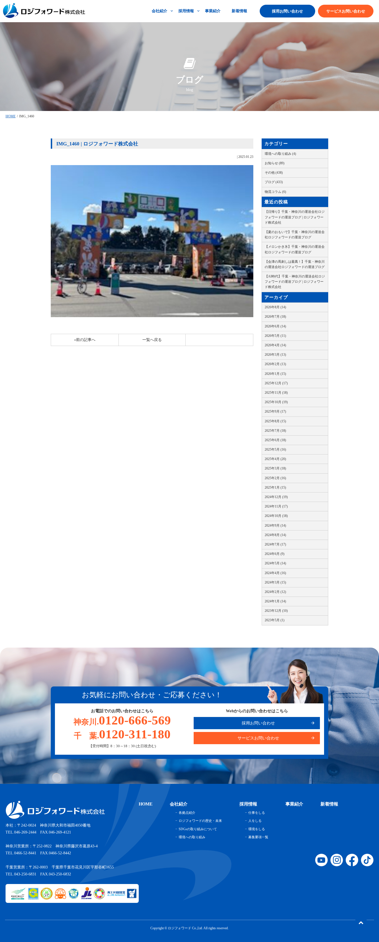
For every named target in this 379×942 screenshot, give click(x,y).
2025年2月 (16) (275, 478)
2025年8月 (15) (275, 421)
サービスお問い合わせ (345, 11)
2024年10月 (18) (276, 516)
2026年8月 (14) (275, 307)
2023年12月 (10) (276, 611)
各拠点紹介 (187, 813)
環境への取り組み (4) (280, 154)
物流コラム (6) (275, 192)
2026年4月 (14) (275, 345)
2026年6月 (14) (275, 326)
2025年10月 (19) (276, 402)
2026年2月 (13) (275, 364)
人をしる (255, 821)
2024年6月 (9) (274, 554)
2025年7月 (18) (275, 431)
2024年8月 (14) (275, 535)
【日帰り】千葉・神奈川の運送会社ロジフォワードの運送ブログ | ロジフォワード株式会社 (295, 217)
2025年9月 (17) (275, 411)
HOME (11, 116)
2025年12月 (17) (276, 383)
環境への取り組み (192, 837)
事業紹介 (213, 11)
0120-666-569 (122, 720)
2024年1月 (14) (275, 601)
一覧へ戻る (152, 340)
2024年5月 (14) (275, 563)
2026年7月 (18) (275, 317)
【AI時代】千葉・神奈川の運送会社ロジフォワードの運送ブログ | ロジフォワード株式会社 (295, 281)
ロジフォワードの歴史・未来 (200, 821)
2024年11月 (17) (276, 506)
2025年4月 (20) (275, 459)
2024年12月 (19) (276, 497)
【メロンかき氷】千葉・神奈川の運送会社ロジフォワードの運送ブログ (295, 249)
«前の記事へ (84, 340)
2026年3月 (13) (275, 355)
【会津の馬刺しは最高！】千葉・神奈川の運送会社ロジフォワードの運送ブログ (295, 264)
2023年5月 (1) (274, 620)
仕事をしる (256, 813)
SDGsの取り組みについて (198, 829)
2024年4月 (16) (275, 573)
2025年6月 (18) (275, 440)
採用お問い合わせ (287, 11)
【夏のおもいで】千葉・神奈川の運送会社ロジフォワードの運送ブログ (295, 234)
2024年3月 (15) (275, 582)
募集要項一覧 (258, 837)
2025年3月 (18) (275, 468)
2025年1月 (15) (275, 487)
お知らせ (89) (274, 163)
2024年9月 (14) (275, 525)
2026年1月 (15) (275, 374)
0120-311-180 (122, 734)
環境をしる (256, 829)
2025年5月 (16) (275, 449)
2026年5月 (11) (275, 336)
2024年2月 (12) (275, 592)
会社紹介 (159, 11)
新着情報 (239, 11)
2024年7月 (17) (275, 544)
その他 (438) (274, 173)
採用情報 (186, 11)
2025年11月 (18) (276, 393)
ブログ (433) (274, 182)
